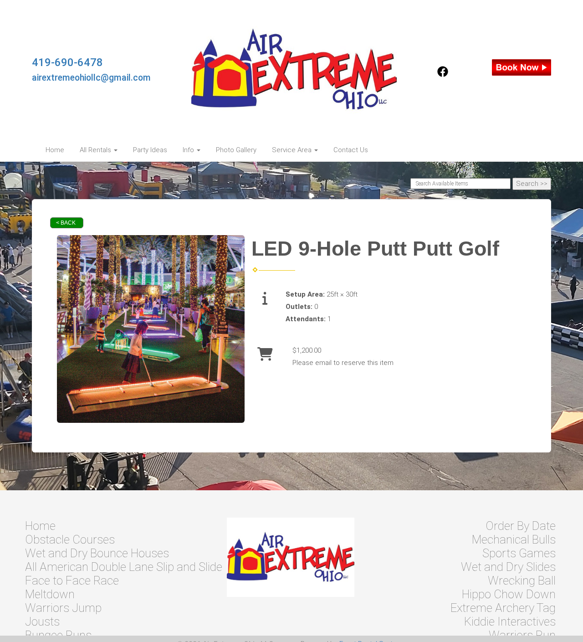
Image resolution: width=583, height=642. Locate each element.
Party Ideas (150, 150)
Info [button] (189, 150)
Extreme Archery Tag (503, 608)
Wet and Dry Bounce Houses (97, 553)
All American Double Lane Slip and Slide (123, 567)
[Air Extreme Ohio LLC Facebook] (442, 75)
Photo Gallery (236, 150)
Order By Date (521, 526)
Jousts (42, 621)
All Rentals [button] (96, 150)
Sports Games (519, 553)
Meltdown (50, 594)
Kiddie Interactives (510, 621)
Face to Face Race (72, 580)
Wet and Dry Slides (508, 567)
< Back (66, 223)
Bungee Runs (58, 635)
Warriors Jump (63, 608)
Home (55, 150)
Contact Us (350, 150)
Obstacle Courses (70, 539)
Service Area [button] (292, 150)
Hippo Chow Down (509, 594)
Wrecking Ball (522, 580)
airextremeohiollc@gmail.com (91, 77)
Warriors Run (522, 635)
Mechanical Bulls (514, 539)
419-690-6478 (67, 62)
